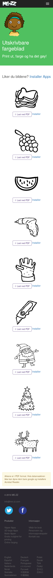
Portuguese (26, 563)
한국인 (40, 569)
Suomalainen (10, 575)
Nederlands (9, 566)
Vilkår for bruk (35, 527)
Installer (36, 114)
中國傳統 (25, 575)
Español (8, 560)
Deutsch (24, 557)
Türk (39, 563)
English (7, 557)
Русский (24, 569)
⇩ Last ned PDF (22, 114)
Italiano (7, 563)
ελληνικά (26, 566)
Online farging (11, 542)
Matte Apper (10, 533)
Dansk (40, 560)
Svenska (8, 572)
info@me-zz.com (12, 501)
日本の (40, 572)
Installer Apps (40, 76)
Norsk (7, 569)
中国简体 (25, 572)
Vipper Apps (10, 527)
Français (25, 560)
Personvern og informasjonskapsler (38, 532)
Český (40, 566)
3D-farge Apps (11, 530)
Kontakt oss (34, 536)
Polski (39, 557)
